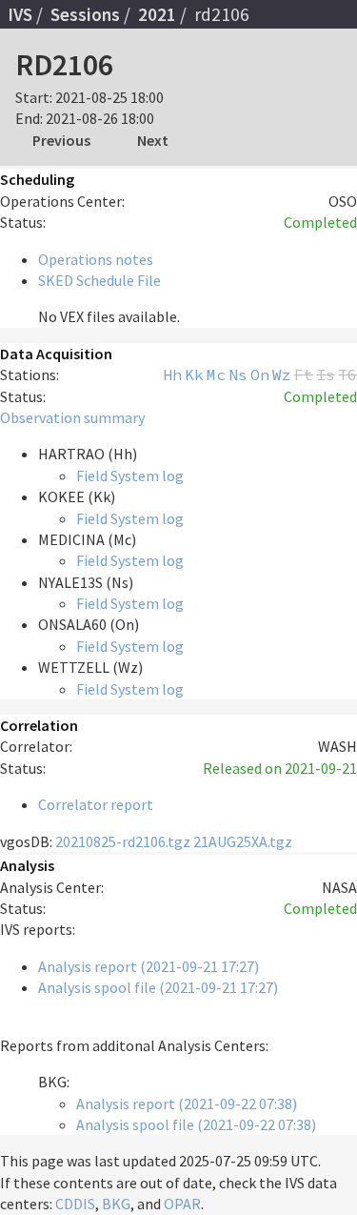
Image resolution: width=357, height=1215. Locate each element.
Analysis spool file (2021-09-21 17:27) (158, 987)
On (259, 374)
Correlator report (95, 804)
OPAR (182, 1203)
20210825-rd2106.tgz (122, 841)
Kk (194, 374)
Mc (216, 374)
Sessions (85, 14)
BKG (116, 1203)
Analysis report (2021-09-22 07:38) (186, 1103)
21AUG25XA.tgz (242, 841)
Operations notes (95, 259)
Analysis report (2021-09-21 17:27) (148, 966)
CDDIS (75, 1203)
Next (153, 140)
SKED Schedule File (99, 280)
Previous (61, 140)
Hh (172, 374)
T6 (347, 374)
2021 (157, 14)
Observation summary (72, 417)
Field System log (130, 475)
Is (325, 374)
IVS (20, 14)
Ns (238, 374)
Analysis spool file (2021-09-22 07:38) (196, 1124)
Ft (303, 374)
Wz (281, 374)
